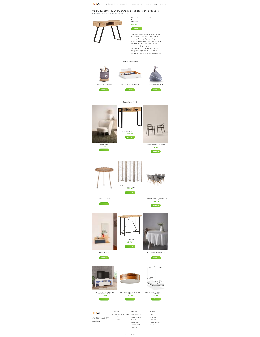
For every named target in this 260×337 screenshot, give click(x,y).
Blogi (155, 4)
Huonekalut (149, 17)
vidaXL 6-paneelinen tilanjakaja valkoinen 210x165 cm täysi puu (130, 186)
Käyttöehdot (153, 319)
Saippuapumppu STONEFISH (156, 84)
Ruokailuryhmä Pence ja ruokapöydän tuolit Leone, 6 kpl (156, 199)
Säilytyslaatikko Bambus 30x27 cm (130, 84)
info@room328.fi (116, 319)
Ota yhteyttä (153, 317)
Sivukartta (152, 324)
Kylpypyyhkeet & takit (136, 317)
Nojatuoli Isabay (104, 144)
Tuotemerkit (163, 4)
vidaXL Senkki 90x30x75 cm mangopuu (130, 132)
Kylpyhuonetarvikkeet (111, 4)
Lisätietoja (137, 28)
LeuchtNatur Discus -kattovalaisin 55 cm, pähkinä (130, 293)
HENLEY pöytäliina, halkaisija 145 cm (156, 252)
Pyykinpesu (148, 4)
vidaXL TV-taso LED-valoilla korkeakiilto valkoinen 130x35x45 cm (104, 293)
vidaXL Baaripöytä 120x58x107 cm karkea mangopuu (130, 240)
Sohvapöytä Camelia (104, 198)
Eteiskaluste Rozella (104, 252)
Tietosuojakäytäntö (155, 322)
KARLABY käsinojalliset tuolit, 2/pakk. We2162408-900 (156, 145)
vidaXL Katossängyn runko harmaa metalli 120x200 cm (155, 293)
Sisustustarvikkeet (137, 4)
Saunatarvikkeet (125, 4)
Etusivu (94, 13)
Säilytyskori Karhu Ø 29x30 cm (104, 84)
